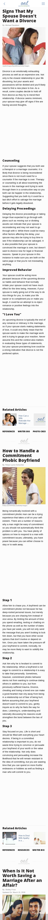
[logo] (24, 4)
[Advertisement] (24, 133)
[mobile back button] (4, 4)
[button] (4, 4)
